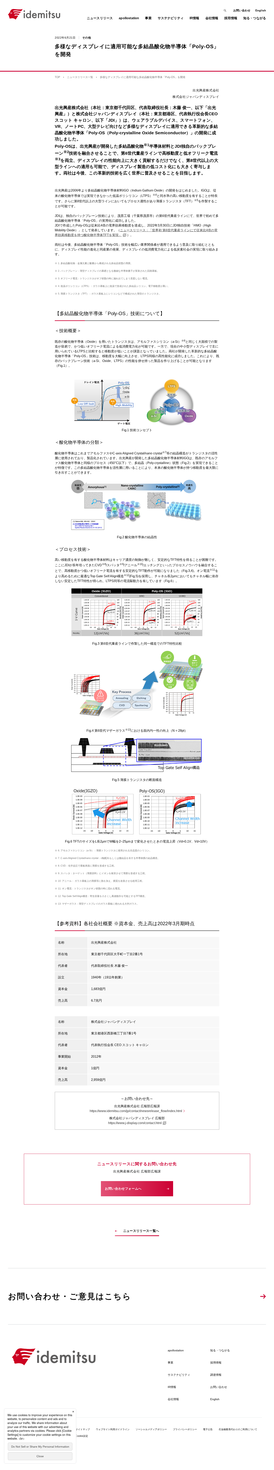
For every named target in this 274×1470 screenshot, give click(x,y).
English (260, 10)
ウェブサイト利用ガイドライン (113, 1429)
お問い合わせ (241, 10)
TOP (57, 77)
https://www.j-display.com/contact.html (135, 1123)
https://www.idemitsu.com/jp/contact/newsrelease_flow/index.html (136, 1111)
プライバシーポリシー (185, 1429)
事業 (170, 1362)
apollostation (176, 1350)
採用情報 (215, 1362)
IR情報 (172, 1387)
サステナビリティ (179, 1374)
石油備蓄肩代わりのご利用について (238, 1429)
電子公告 (208, 1429)
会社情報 (173, 1399)
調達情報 (215, 1374)
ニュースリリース (100, 18)
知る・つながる (220, 1350)
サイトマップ (82, 1429)
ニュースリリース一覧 (80, 77)
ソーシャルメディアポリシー (151, 1429)
